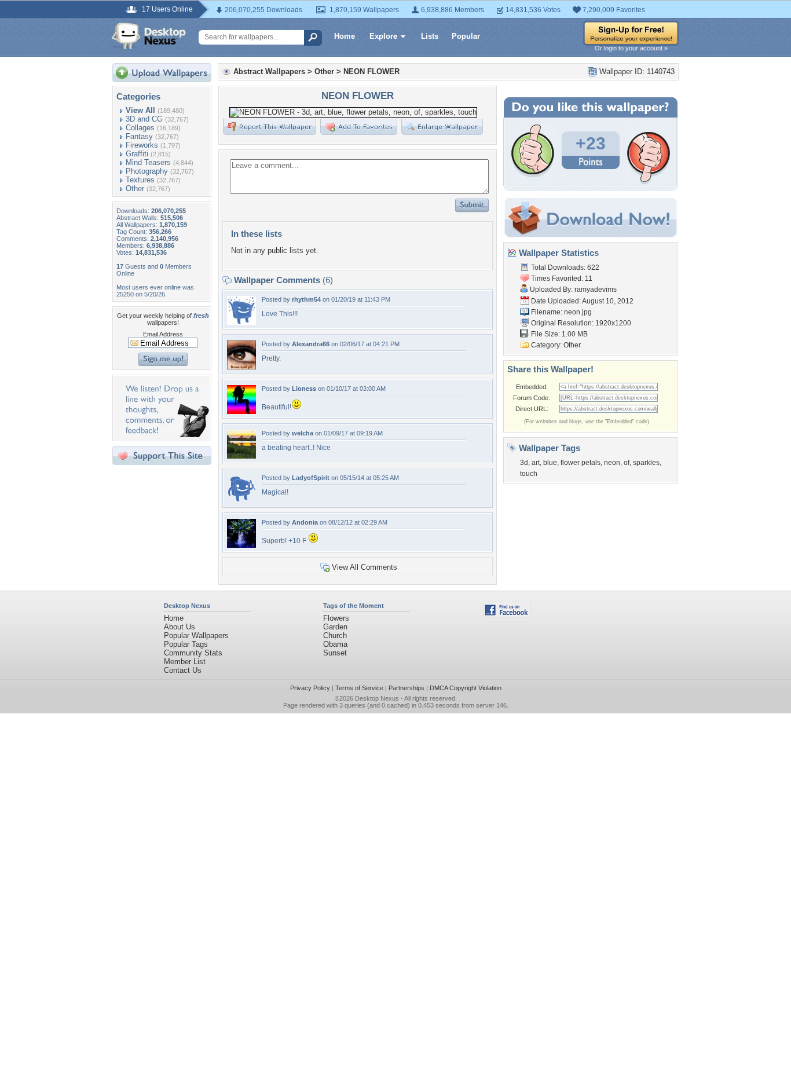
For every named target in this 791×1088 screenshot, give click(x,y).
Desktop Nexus (377, 698)
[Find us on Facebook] (506, 614)
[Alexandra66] (241, 366)
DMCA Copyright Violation (465, 687)
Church (335, 635)
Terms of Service (359, 687)
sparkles (646, 463)
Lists (429, 36)
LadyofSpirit (310, 477)
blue (550, 463)
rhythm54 (306, 299)
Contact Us (183, 670)
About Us (179, 626)
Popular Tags (186, 644)
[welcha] (241, 456)
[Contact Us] (165, 434)
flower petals (580, 463)
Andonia (305, 522)
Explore (383, 36)
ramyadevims (595, 289)
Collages (140, 127)
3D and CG (144, 119)
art (536, 463)
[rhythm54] (241, 322)
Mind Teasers (148, 162)
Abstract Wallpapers (269, 71)
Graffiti (137, 153)
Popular (466, 36)
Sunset (335, 653)
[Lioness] (241, 411)
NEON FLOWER (371, 71)
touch (528, 474)
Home (344, 36)
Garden (335, 626)
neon (612, 463)
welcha (302, 433)
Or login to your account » (631, 48)
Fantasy (139, 136)
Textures (140, 179)
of (626, 463)
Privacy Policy (310, 687)
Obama (335, 644)
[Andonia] (241, 545)
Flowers (336, 618)
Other (135, 188)
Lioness (304, 388)
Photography (147, 171)
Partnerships (406, 687)
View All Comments (364, 567)
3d (524, 463)
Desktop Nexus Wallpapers (149, 36)
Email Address (163, 334)
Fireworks (142, 145)
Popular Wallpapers (196, 635)
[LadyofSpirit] (241, 500)
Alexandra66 (310, 343)
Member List (185, 661)
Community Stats (193, 653)
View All (140, 110)
